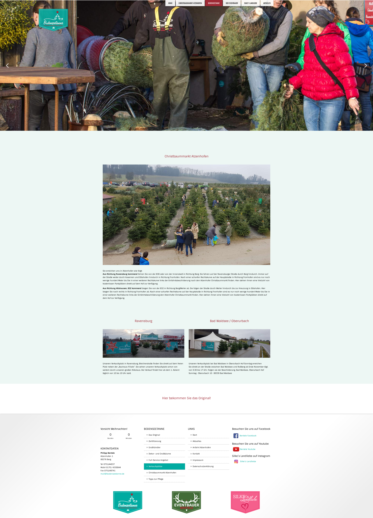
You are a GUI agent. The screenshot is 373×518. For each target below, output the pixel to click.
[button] (7, 65)
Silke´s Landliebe (248, 461)
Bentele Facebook (248, 435)
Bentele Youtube (247, 449)
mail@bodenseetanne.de (112, 474)
